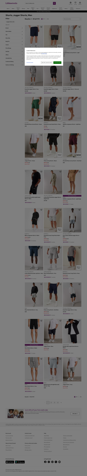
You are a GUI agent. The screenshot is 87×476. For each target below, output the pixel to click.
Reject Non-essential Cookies (47, 62)
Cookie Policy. (44, 53)
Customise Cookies (29, 62)
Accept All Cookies (57, 62)
